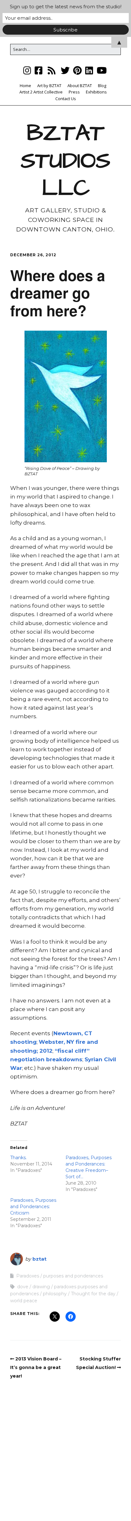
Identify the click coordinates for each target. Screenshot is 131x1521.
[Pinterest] (77, 70)
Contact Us (65, 98)
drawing (41, 1287)
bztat (39, 1259)
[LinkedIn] (89, 70)
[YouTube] (101, 70)
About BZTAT (79, 85)
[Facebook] (38, 70)
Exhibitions (96, 92)
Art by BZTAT (49, 85)
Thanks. (18, 1157)
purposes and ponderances (73, 1276)
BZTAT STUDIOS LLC (65, 160)
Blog (102, 85)
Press (74, 92)
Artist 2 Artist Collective (41, 92)
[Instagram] (27, 70)
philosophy (55, 1294)
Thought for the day (93, 1294)
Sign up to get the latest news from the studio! (65, 6)
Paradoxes (27, 1276)
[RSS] (52, 70)
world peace (23, 1301)
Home (25, 85)
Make (41, 1497)
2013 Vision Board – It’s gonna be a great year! (35, 1367)
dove (22, 1287)
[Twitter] (65, 70)
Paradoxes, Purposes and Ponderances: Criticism (33, 1206)
